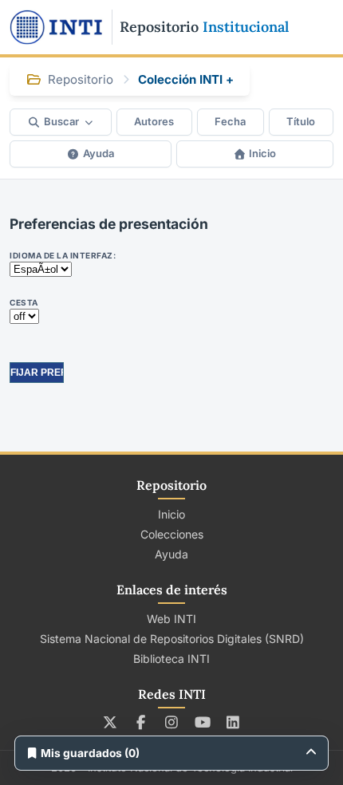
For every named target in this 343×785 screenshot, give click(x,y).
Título (300, 121)
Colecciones (171, 534)
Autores (154, 121)
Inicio (262, 153)
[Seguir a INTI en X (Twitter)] (110, 722)
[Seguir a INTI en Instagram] (172, 722)
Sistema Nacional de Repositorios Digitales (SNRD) (172, 638)
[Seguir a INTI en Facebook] (141, 722)
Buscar (61, 121)
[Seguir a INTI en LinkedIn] (233, 722)
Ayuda (98, 153)
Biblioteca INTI (171, 658)
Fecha (230, 121)
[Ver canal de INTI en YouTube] (202, 722)
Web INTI (171, 618)
